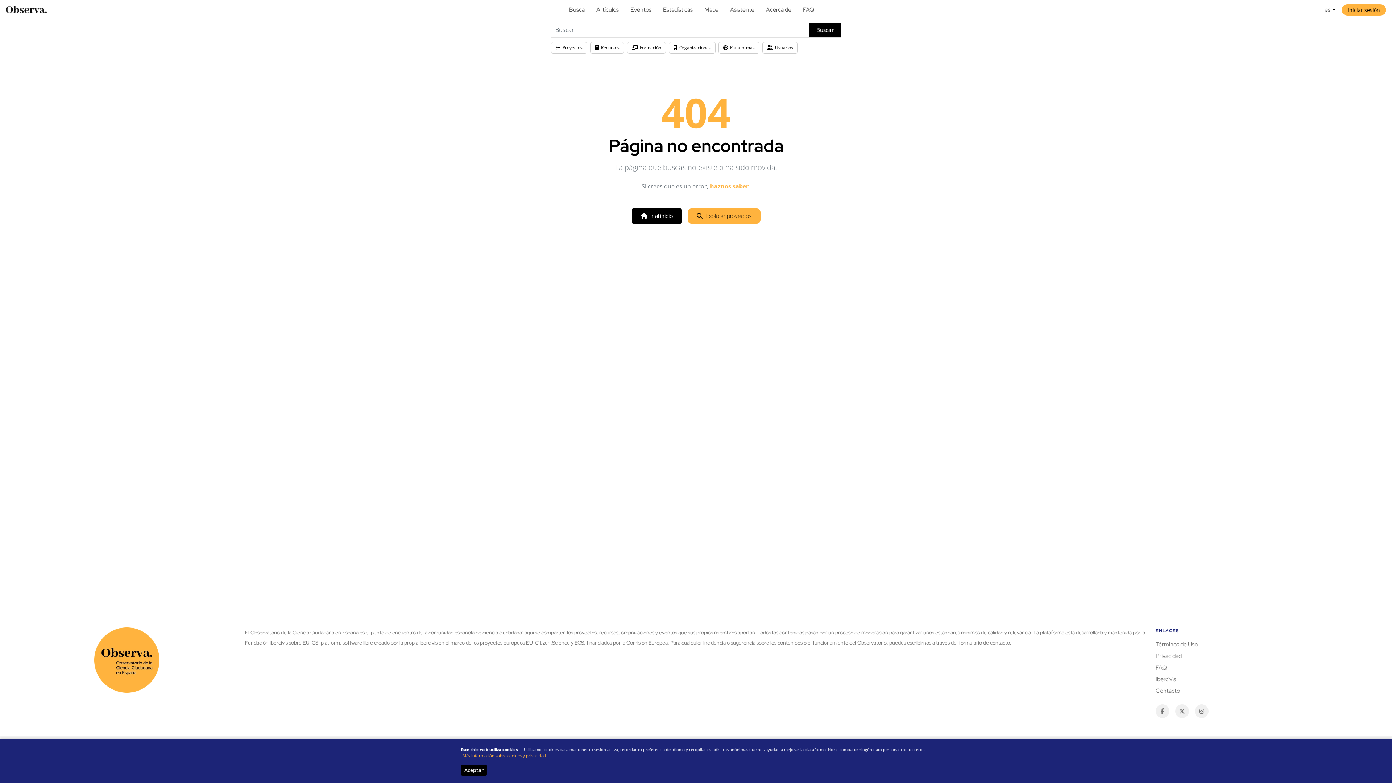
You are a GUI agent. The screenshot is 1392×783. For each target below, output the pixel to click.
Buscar (825, 29)
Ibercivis (1166, 679)
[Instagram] (1202, 711)
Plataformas (742, 48)
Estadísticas (678, 9)
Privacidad (1169, 656)
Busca (577, 9)
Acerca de (778, 9)
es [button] (1327, 9)
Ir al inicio (661, 216)
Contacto (1168, 691)
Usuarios (784, 48)
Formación (650, 48)
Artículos (607, 9)
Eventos (640, 9)
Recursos (610, 48)
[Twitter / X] (1182, 711)
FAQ (808, 9)
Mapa (711, 9)
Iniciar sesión (1364, 10)
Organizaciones (695, 48)
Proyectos (573, 48)
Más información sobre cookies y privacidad (504, 755)
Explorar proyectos (728, 216)
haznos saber (729, 186)
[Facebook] (1162, 711)
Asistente (742, 9)
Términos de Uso (1177, 644)
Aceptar (474, 770)
